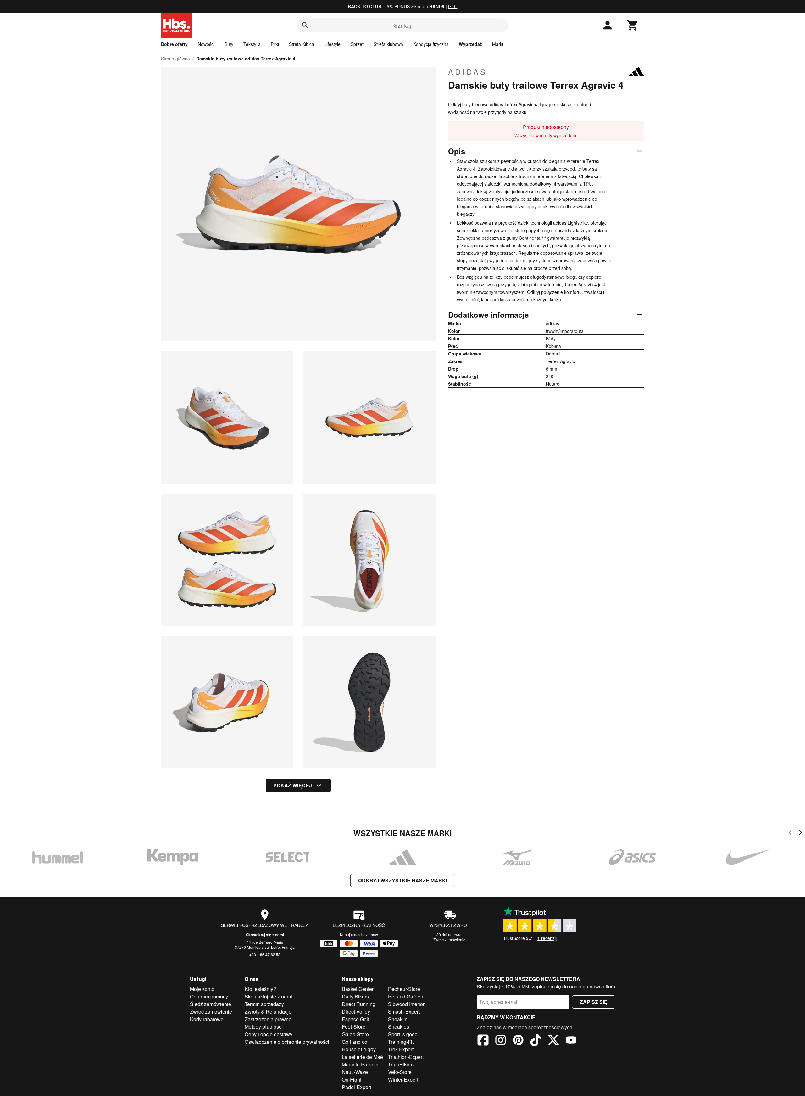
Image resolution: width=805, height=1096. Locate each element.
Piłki (275, 44)
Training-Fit (401, 1041)
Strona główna (175, 58)
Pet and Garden (405, 996)
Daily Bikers (355, 996)
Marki (497, 44)
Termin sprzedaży (264, 1004)
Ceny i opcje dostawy (268, 1034)
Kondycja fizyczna (431, 44)
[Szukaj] (305, 25)
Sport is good (403, 1034)
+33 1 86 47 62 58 (264, 955)
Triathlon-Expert (406, 1056)
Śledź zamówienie (210, 1004)
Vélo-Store (400, 1072)
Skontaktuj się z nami (265, 934)
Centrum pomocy (209, 996)
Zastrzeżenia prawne (268, 1019)
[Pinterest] (518, 1041)
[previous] (790, 833)
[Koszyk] (632, 25)
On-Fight (351, 1079)
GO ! (453, 6)
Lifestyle (332, 44)
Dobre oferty (174, 44)
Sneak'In (398, 1019)
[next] (800, 833)
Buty (229, 44)
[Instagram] (500, 1041)
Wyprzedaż (470, 44)
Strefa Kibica (301, 44)
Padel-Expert (356, 1087)
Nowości (206, 44)
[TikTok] (536, 1041)
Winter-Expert (403, 1079)
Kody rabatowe (207, 1019)
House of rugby (359, 1049)
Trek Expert (401, 1049)
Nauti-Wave (355, 1072)
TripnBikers (401, 1064)
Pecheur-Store (404, 989)
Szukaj (402, 25)
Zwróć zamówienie (449, 939)
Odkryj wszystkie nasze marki (402, 880)
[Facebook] (483, 1041)
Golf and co (354, 1041)
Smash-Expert (404, 1011)
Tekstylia (252, 44)
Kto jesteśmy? (260, 989)
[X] (553, 1041)
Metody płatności (264, 1026)
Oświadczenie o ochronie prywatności (287, 1041)
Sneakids (398, 1026)
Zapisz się (594, 1001)
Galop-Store (355, 1034)
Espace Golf (355, 1019)
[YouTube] (571, 1041)
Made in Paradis (360, 1064)
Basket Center (358, 989)
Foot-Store (353, 1026)
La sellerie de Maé (362, 1056)
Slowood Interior (406, 1004)
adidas (467, 72)
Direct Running (358, 1004)
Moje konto (202, 989)
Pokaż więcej (292, 785)
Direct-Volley (356, 1011)
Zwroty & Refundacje (268, 1011)
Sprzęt (357, 44)
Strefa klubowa (388, 44)
